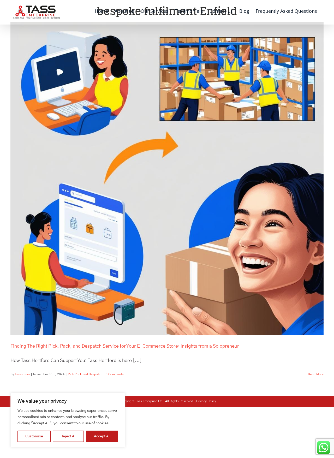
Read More (316, 374)
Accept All (102, 436)
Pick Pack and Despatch (85, 374)
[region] (67, 420)
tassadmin (22, 374)
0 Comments (115, 374)
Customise (34, 436)
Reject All (68, 436)
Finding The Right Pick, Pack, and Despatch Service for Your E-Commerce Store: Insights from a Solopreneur (124, 346)
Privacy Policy (206, 401)
